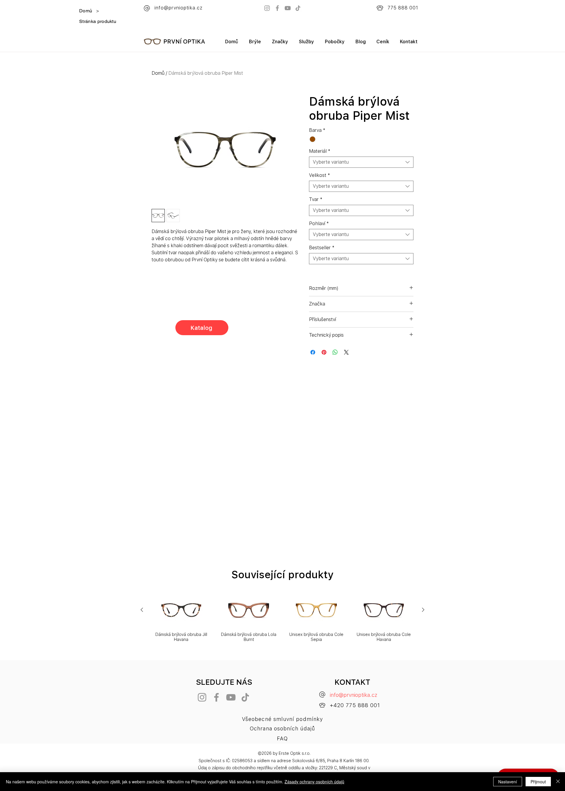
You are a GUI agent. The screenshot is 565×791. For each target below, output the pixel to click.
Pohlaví (319, 223)
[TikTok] (298, 8)
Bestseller (322, 247)
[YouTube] (287, 8)
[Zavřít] (557, 781)
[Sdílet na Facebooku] (312, 352)
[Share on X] (346, 352)
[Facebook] (277, 8)
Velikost (319, 175)
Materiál (319, 151)
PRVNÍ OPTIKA (184, 41)
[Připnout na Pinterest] (324, 352)
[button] (279, 44)
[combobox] (361, 162)
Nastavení (507, 782)
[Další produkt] (423, 609)
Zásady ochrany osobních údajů (314, 782)
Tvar (316, 199)
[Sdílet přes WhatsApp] (335, 352)
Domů (158, 73)
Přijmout (538, 782)
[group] (282, 617)
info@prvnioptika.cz (353, 695)
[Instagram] (267, 8)
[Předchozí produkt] (141, 609)
